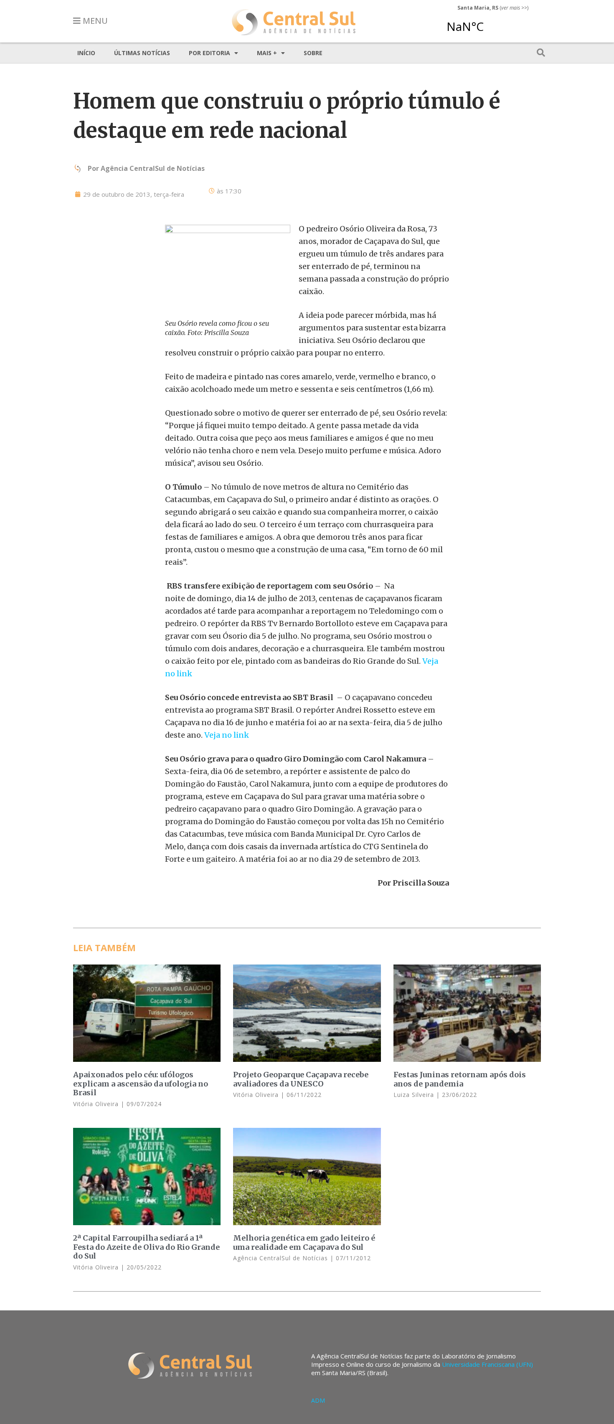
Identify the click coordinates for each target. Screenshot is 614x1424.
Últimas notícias (142, 53)
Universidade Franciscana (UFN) (487, 1364)
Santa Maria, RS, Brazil (489, 22)
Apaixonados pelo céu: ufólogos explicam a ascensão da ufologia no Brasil (140, 1083)
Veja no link (226, 735)
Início (86, 53)
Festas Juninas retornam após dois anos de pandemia (459, 1079)
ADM (318, 1400)
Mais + (267, 53)
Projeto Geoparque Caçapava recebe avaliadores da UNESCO (300, 1079)
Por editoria (209, 53)
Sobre (313, 53)
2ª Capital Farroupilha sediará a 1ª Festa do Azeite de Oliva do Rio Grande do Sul (146, 1247)
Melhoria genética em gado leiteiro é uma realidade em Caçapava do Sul (304, 1242)
